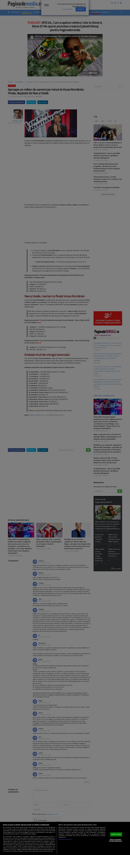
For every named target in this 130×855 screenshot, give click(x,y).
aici (4, 846)
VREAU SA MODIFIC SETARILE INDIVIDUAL (115, 840)
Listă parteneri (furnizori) (65, 839)
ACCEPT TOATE (116, 834)
